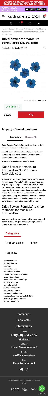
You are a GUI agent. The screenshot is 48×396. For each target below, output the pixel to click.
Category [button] (23, 314)
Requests (11, 252)
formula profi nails (12, 288)
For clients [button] (23, 320)
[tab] (24, 314)
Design (11, 29)
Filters (33, 242)
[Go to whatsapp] (42, 388)
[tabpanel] (24, 73)
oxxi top (7, 266)
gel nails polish (10, 285)
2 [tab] (26, 97)
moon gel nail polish (15, 185)
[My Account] (11, 23)
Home (4, 29)
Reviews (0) (30, 137)
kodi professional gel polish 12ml (18, 296)
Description (15, 137)
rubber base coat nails (29, 190)
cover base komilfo (12, 271)
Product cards (14, 242)
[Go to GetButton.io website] (42, 393)
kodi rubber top (10, 263)
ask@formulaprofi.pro (24, 355)
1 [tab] (22, 97)
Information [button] (23, 326)
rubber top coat (10, 261)
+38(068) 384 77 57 (24, 335)
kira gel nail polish (12, 290)
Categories (12, 233)
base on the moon (30, 219)
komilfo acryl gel (11, 282)
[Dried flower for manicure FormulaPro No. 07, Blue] (24, 73)
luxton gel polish (11, 301)
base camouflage (11, 277)
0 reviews (42, 101)
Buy (31, 115)
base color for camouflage (15, 280)
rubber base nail (11, 269)
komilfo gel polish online (15, 299)
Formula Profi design (24, 29)
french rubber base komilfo (16, 274)
